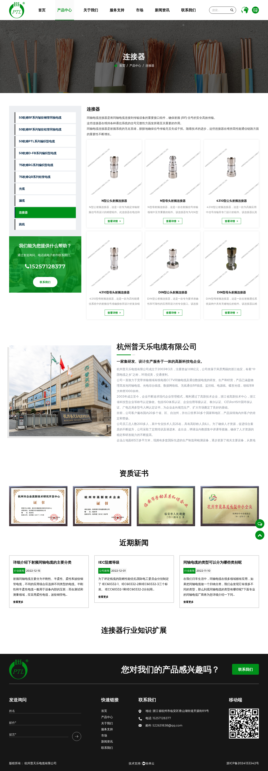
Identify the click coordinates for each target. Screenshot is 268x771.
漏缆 (22, 200)
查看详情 (113, 221)
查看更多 (18, 596)
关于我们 (90, 10)
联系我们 (188, 10)
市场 (139, 10)
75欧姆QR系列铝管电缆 (35, 177)
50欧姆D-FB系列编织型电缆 (38, 153)
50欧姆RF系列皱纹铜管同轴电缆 (40, 117)
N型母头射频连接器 (173, 201)
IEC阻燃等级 (23, 562)
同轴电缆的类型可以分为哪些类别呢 (127, 562)
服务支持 (117, 10)
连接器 (23, 212)
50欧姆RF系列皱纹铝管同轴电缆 (40, 129)
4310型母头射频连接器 (114, 292)
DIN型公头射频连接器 (172, 292)
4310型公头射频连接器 (231, 201)
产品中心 (64, 10)
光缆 (22, 188)
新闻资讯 (162, 10)
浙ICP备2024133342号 (242, 763)
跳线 (22, 224)
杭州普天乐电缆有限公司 (40, 763)
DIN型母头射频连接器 (231, 292)
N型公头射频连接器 (114, 201)
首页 (42, 10)
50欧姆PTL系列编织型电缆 (37, 141)
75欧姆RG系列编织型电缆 (70, 17)
